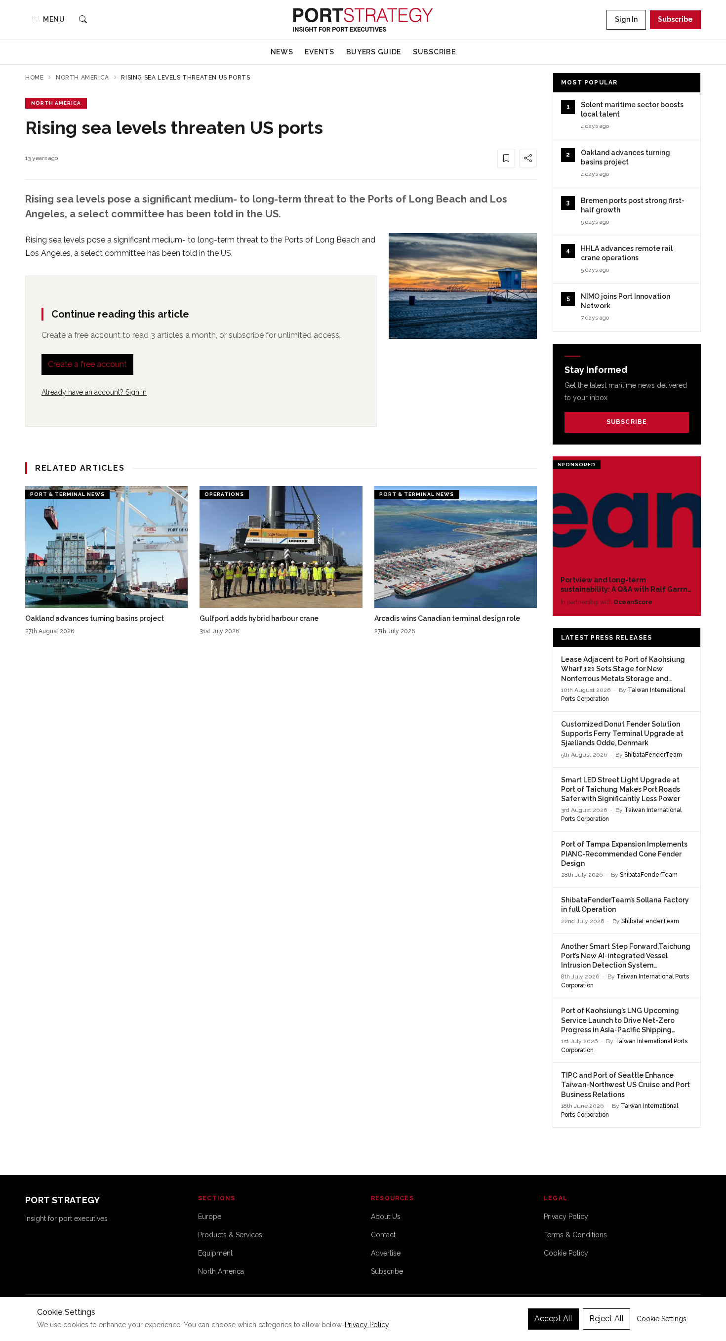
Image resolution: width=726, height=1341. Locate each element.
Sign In (626, 19)
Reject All (606, 1318)
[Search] (83, 20)
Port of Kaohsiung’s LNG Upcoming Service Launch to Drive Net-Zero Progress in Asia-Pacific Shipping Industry (620, 1021)
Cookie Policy (566, 1253)
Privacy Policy (566, 1216)
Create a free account (87, 364)
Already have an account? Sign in (94, 392)
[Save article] (506, 158)
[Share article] (528, 158)
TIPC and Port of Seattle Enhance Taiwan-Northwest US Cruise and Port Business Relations (625, 1084)
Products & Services (230, 1235)
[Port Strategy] (363, 20)
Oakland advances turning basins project (94, 618)
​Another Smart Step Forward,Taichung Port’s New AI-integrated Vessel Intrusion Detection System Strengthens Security (625, 956)
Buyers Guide (373, 52)
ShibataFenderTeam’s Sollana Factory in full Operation (625, 904)
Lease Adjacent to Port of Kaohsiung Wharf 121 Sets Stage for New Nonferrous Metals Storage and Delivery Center (623, 669)
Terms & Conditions (575, 1235)
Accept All (553, 1318)
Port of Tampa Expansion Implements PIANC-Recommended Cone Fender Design (624, 853)
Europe (209, 1216)
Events (319, 52)
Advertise (386, 1253)
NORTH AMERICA (56, 103)
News (282, 52)
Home (34, 77)
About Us (386, 1216)
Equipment (215, 1253)
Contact (383, 1235)
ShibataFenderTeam (653, 754)
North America (82, 77)
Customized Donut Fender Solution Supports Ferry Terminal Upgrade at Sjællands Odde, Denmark (622, 733)
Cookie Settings (661, 1319)
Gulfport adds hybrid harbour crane (259, 618)
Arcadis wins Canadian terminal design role (447, 618)
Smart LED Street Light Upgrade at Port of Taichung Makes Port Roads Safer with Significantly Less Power (620, 789)
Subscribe (675, 19)
